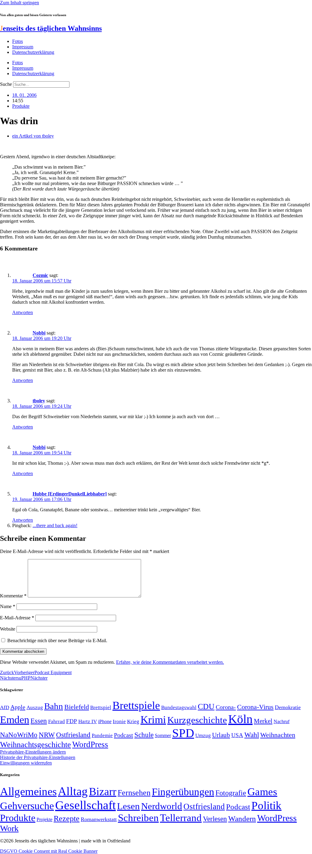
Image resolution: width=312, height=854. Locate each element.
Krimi (153, 720)
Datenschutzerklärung (33, 52)
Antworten (22, 312)
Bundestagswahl (179, 707)
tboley (39, 400)
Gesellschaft (85, 805)
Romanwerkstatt (99, 819)
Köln (240, 719)
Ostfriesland (73, 735)
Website (7, 629)
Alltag (73, 791)
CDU (206, 706)
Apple (17, 707)
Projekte (44, 819)
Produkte (21, 106)
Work (9, 828)
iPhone (105, 721)
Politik (266, 805)
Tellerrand (181, 817)
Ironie (119, 721)
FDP (71, 721)
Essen (38, 721)
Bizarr (102, 792)
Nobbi (39, 332)
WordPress (90, 744)
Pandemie (102, 735)
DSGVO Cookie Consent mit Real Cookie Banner (49, 851)
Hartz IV (87, 721)
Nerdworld (161, 806)
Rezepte (67, 818)
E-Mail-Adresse (17, 617)
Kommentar (13, 595)
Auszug (35, 707)
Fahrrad (56, 721)
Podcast (123, 735)
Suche (6, 84)
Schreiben (138, 817)
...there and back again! (55, 525)
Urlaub (221, 735)
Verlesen (215, 819)
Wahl (251, 735)
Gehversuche (27, 805)
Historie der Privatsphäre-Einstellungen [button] (37, 757)
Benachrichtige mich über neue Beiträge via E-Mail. (57, 640)
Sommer (163, 735)
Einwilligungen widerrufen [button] (26, 762)
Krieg (133, 721)
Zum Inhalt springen (19, 2)
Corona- (226, 707)
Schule (144, 735)
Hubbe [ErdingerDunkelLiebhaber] (70, 493)
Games (262, 792)
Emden (14, 719)
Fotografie (230, 793)
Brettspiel (100, 707)
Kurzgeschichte (197, 720)
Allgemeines (28, 791)
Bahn (53, 706)
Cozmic (40, 275)
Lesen (128, 806)
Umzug (203, 735)
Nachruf (281, 721)
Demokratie (288, 707)
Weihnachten (277, 735)
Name (7, 606)
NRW (47, 735)
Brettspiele (136, 705)
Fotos (17, 41)
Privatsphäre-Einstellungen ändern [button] (33, 751)
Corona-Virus (255, 707)
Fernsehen (134, 792)
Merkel (263, 721)
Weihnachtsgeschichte (35, 744)
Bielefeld (76, 707)
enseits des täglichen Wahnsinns (51, 28)
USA (237, 735)
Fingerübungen (183, 791)
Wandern (242, 818)
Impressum (22, 46)
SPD (183, 733)
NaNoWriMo (18, 735)
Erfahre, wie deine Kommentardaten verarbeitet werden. (170, 662)
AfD (4, 707)
